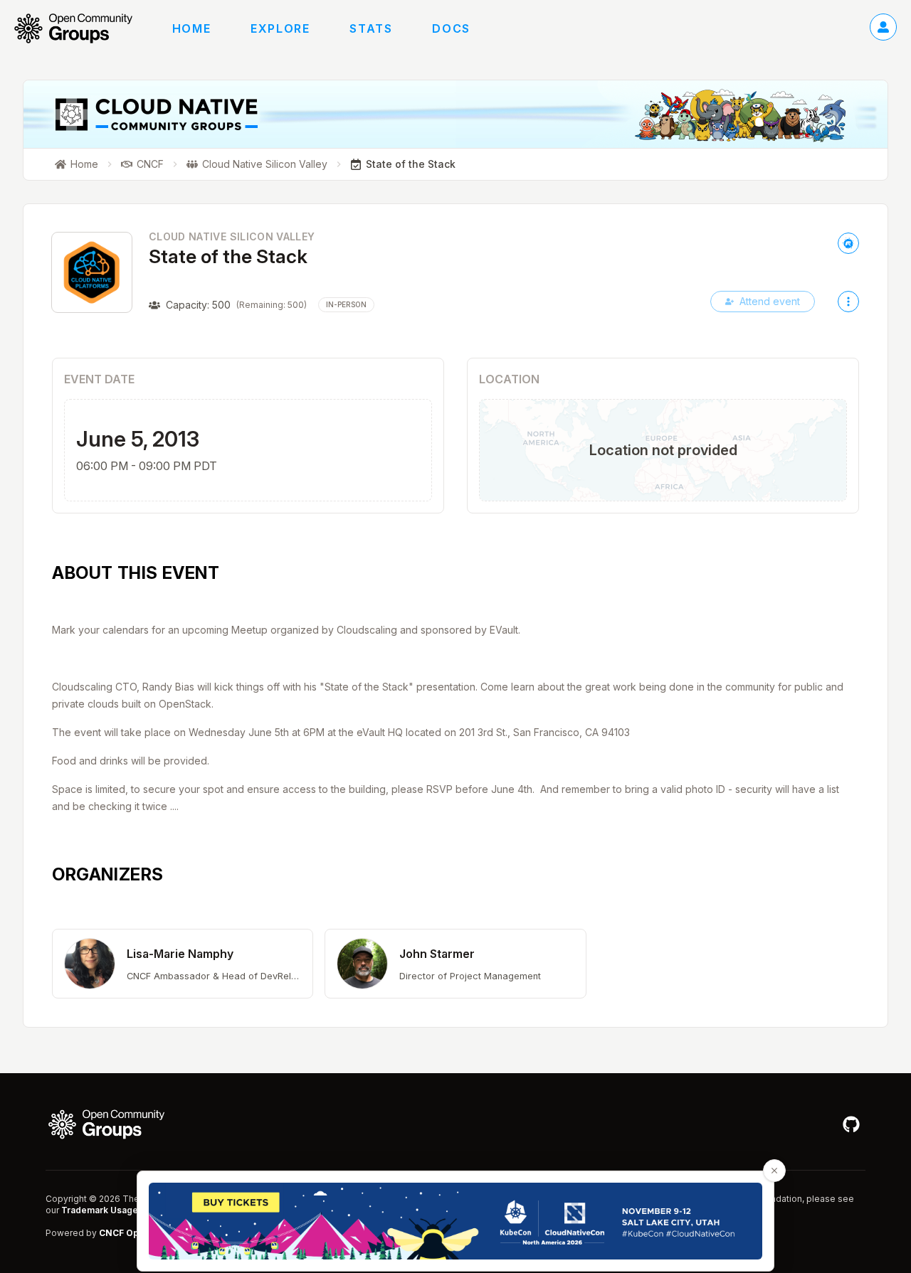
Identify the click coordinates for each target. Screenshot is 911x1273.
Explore (280, 28)
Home (191, 28)
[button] (182, 963)
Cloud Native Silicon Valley (232, 236)
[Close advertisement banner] (774, 1170)
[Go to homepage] (80, 28)
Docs (451, 28)
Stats (370, 28)
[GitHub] (851, 1124)
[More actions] (848, 301)
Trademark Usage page (111, 1210)
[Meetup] (848, 243)
